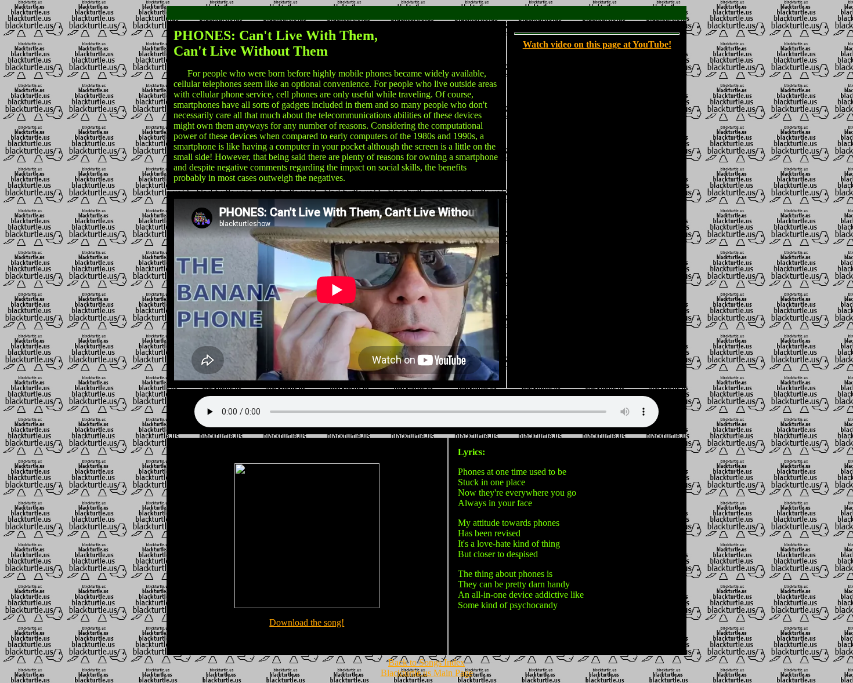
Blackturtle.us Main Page (427, 673)
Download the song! (306, 622)
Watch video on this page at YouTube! (597, 44)
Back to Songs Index (426, 662)
